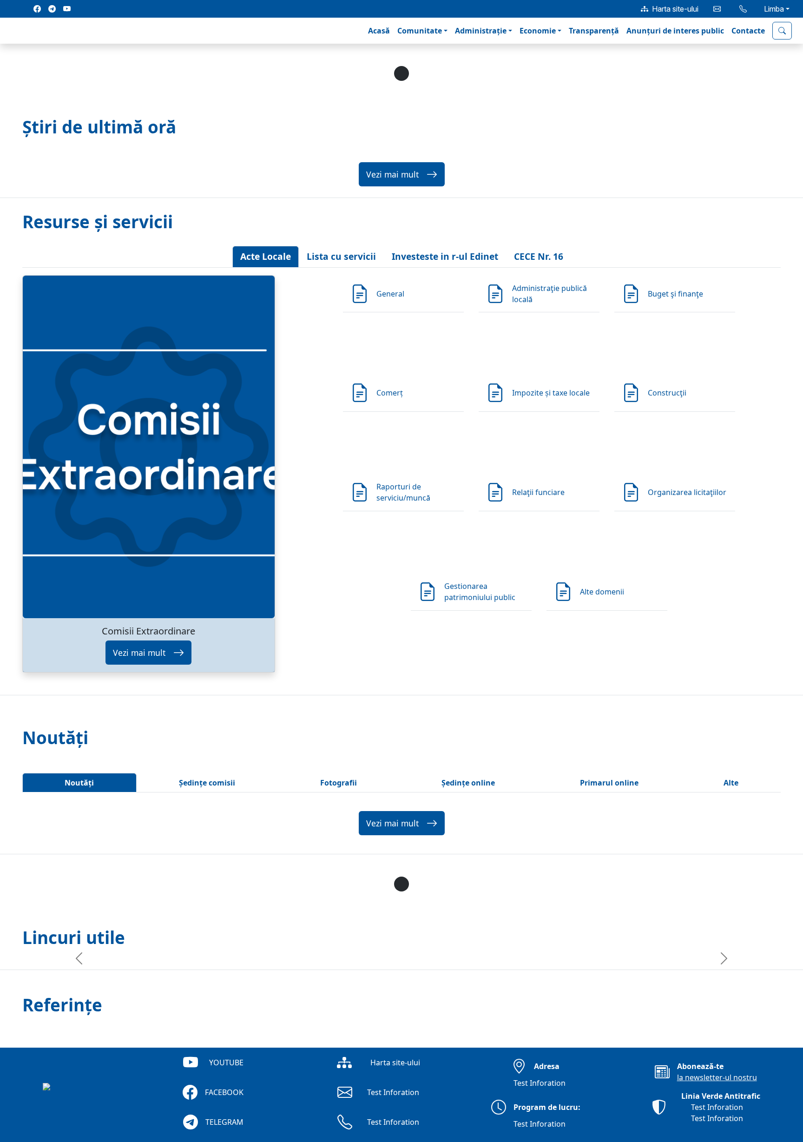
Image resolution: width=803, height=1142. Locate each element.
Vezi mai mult (392, 174)
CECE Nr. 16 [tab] (538, 256)
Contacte (748, 31)
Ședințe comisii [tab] (207, 783)
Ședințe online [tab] (468, 783)
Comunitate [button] (419, 31)
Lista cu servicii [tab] (341, 256)
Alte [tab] (731, 783)
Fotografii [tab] (338, 783)
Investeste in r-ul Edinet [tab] (445, 256)
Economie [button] (538, 31)
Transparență (594, 31)
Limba (774, 8)
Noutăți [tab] (79, 783)
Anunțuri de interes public (675, 31)
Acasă (379, 31)
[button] (15, 30)
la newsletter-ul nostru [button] (717, 1077)
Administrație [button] (481, 31)
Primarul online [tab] (609, 783)
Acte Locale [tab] (265, 256)
